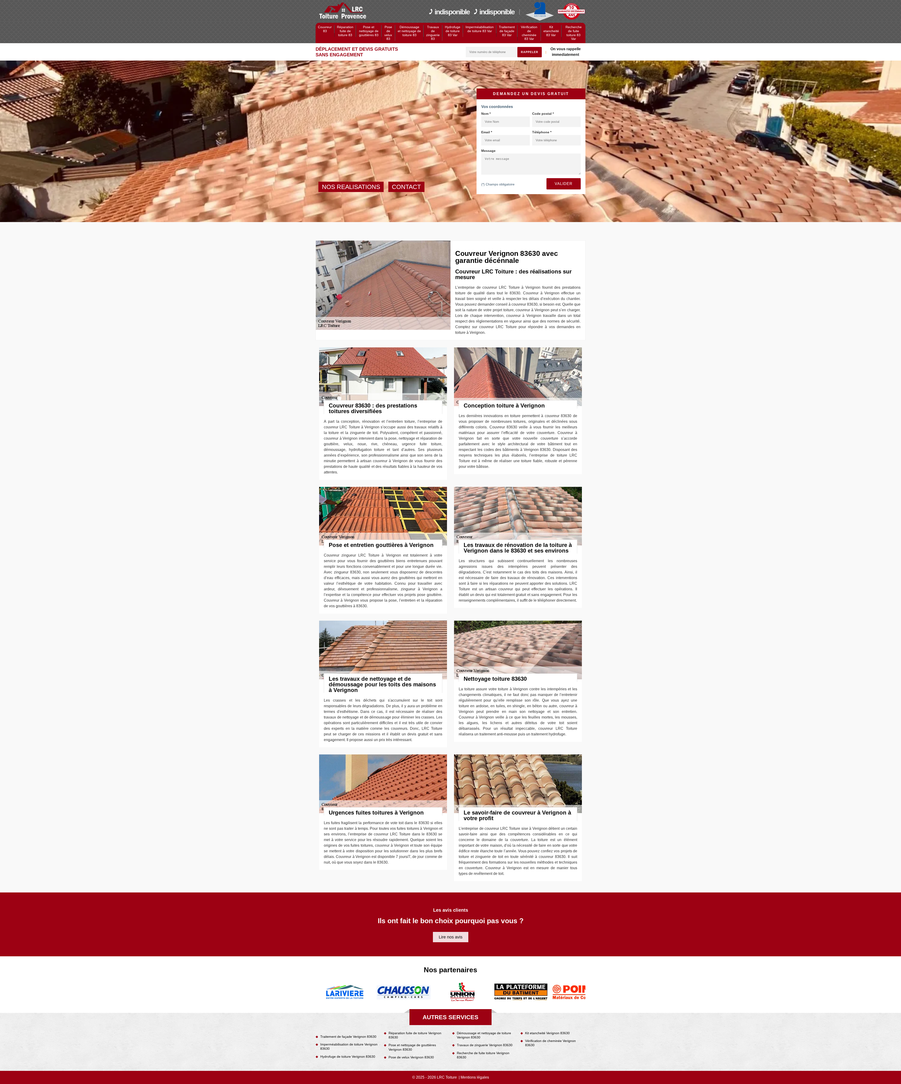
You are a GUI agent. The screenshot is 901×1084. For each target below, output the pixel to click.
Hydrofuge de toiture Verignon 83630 (347, 1056)
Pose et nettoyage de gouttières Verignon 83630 (412, 1047)
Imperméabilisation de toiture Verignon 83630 (349, 1046)
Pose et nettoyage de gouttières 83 (368, 31)
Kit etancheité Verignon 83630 (547, 1033)
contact (406, 186)
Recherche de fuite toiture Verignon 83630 (483, 1055)
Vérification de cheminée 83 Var (529, 33)
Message (488, 151)
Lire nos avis (450, 937)
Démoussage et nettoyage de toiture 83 (409, 31)
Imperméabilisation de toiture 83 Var (480, 29)
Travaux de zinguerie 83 (433, 33)
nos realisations (351, 186)
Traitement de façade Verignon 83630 (348, 1036)
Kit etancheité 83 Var (551, 31)
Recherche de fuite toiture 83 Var (573, 33)
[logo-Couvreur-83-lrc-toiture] (343, 10)
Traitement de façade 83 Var (507, 31)
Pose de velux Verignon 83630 (411, 1057)
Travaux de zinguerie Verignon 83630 (484, 1045)
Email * (486, 132)
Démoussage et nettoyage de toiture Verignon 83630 (484, 1035)
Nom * (486, 113)
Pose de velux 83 (388, 33)
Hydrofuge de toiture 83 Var (452, 31)
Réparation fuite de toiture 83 (345, 31)
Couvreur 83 (325, 29)
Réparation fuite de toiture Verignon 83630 (415, 1035)
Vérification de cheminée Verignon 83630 (550, 1043)
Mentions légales (475, 1077)
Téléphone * (541, 132)
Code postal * (543, 113)
